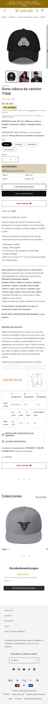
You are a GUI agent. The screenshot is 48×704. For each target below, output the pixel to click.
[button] (4, 10)
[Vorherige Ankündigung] (4, 3)
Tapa (4, 549)
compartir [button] (8, 457)
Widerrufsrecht (18, 694)
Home (4, 17)
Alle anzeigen (40, 497)
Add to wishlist (23, 203)
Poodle (12, 17)
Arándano (32, 144)
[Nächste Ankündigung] (43, 3)
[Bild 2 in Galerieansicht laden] (24, 76)
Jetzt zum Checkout (24, 194)
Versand (30, 110)
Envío (7, 626)
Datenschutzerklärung (35, 694)
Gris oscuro (9, 149)
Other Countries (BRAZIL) (15, 631)
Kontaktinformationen (33, 699)
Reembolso (9, 621)
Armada (18, 144)
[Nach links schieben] (2, 77)
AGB (11, 699)
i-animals (22, 691)
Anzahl (4, 155)
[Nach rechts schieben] (45, 77)
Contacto (8, 616)
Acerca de (9, 610)
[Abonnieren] (36, 660)
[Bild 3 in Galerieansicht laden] (36, 76)
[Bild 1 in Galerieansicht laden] (11, 76)
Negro (6, 144)
